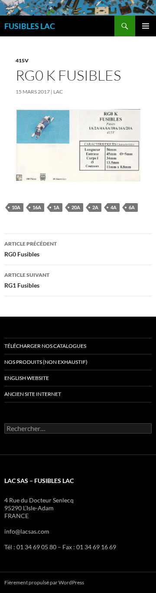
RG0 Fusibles (30, 249)
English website (26, 378)
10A (16, 207)
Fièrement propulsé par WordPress (44, 582)
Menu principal (145, 26)
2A (95, 207)
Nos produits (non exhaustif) (46, 362)
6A (132, 207)
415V (22, 60)
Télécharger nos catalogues (45, 346)
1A (56, 207)
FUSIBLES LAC (29, 26)
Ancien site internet (32, 394)
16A (36, 207)
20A (76, 207)
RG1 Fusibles (26, 280)
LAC (58, 91)
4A (113, 207)
